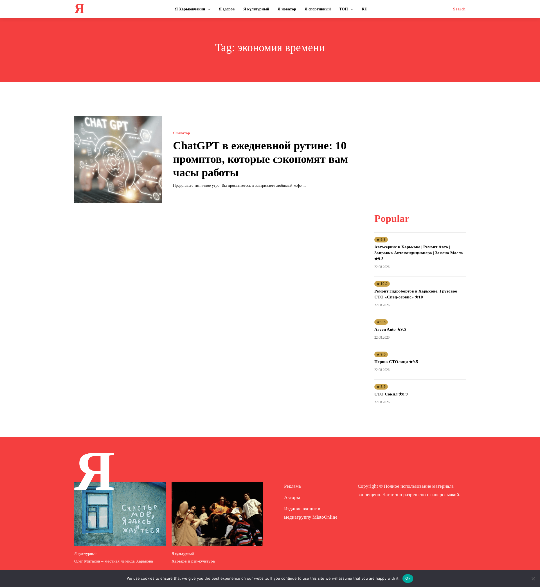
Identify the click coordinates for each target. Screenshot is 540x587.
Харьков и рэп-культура (193, 561)
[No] (533, 578)
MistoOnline (325, 517)
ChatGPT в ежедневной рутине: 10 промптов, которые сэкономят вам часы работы (260, 159)
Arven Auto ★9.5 (390, 329)
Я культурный (85, 553)
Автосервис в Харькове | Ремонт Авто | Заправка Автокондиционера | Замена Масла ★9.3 (418, 253)
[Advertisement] (420, 151)
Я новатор (181, 133)
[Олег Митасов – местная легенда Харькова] (120, 514)
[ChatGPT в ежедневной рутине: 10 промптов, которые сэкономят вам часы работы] (118, 159)
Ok (407, 578)
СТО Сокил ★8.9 (391, 394)
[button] (459, 9)
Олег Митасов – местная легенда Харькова (113, 561)
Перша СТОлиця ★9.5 (396, 361)
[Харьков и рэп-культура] (217, 514)
